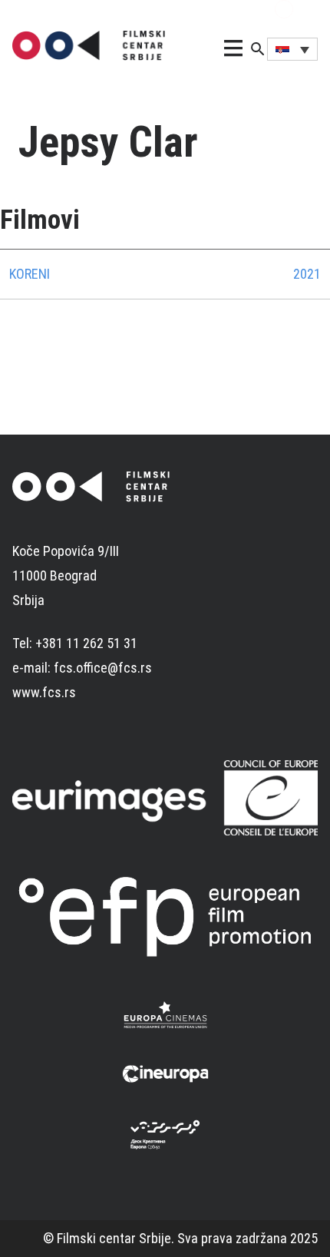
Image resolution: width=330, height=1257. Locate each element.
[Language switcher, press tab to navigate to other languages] (292, 49)
